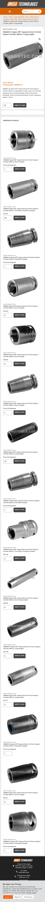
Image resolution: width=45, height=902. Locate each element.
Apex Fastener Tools (21, 17)
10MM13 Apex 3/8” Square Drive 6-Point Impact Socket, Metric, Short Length (20, 794)
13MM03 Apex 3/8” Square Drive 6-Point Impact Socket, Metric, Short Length (20, 355)
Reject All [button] (18, 897)
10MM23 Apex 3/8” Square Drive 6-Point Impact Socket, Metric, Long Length (20, 696)
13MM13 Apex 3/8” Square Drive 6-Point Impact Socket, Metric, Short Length (20, 307)
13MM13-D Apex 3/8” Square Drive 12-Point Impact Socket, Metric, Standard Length (21, 258)
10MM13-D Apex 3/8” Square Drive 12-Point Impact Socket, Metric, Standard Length (21, 745)
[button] (10, 11)
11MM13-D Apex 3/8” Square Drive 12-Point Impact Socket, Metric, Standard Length (21, 501)
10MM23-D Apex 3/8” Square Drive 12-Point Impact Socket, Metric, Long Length (21, 647)
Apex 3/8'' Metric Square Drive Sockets (24, 19)
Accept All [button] (8, 897)
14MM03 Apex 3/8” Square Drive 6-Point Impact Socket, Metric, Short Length (20, 161)
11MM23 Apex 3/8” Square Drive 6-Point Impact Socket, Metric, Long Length (20, 453)
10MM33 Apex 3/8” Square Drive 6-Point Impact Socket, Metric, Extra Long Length (20, 599)
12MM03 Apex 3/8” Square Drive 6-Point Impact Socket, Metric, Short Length (20, 404)
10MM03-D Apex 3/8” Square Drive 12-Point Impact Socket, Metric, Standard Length (22, 842)
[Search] (39, 11)
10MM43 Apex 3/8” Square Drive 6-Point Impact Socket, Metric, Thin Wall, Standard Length (20, 550)
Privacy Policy (31, 893)
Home (5, 17)
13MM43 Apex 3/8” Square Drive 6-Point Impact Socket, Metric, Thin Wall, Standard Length (20, 209)
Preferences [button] (28, 897)
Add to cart (19, 105)
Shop (11, 17)
